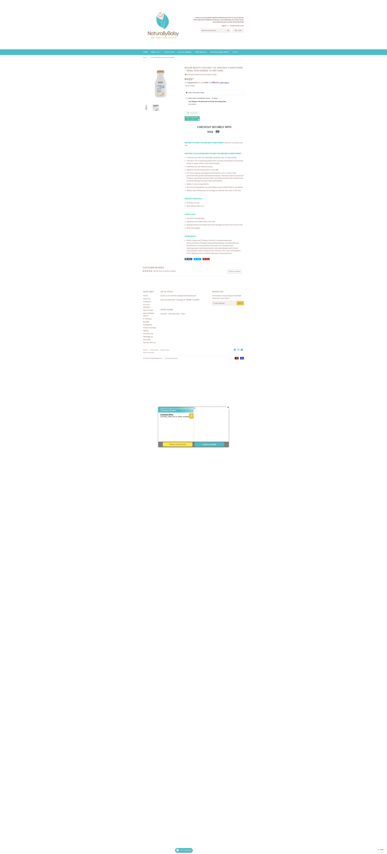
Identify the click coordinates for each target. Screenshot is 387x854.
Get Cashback (186, 850)
